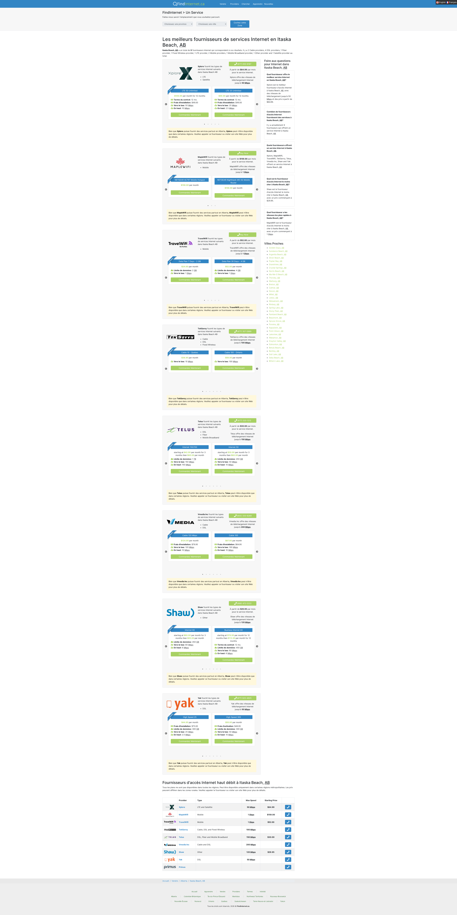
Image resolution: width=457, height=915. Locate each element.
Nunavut (198, 901)
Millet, (273, 294)
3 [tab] (211, 124)
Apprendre (257, 4)
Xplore (182, 807)
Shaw (181, 852)
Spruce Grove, (277, 321)
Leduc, (273, 298)
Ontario (211, 901)
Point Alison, (276, 331)
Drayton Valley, (277, 341)
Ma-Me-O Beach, (278, 274)
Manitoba (236, 896)
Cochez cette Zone (240, 24)
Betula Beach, (276, 347)
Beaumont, (275, 317)
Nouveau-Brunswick (278, 896)
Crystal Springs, (277, 268)
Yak (180, 859)
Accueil (194, 891)
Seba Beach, (276, 357)
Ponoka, (274, 324)
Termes (250, 891)
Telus (181, 837)
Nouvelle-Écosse (180, 901)
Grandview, (275, 264)
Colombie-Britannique (192, 896)
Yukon (282, 901)
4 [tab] (215, 124)
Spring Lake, (276, 308)
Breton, (273, 284)
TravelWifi (183, 822)
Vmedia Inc (184, 844)
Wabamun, (275, 337)
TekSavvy (183, 829)
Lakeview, (275, 334)
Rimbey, (274, 304)
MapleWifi (183, 814)
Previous (166, 104)
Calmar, (274, 288)
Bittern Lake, (276, 361)
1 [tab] (204, 124)
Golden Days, (276, 248)
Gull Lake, (275, 354)
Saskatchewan (240, 901)
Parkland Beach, (277, 314)
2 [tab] (208, 124)
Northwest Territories (255, 896)
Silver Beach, (276, 258)
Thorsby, (274, 278)
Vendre (223, 4)
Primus (182, 867)
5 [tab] (219, 124)
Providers (234, 4)
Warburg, (274, 281)
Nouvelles (268, 4)
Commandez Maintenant (190, 115)
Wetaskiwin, (276, 301)
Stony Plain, (276, 311)
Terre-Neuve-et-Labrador (263, 901)
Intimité (263, 891)
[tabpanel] (189, 103)
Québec (224, 901)
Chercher (246, 4)
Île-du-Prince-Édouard (216, 896)
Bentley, (274, 351)
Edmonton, (275, 344)
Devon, (273, 291)
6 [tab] (220, 391)
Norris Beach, (276, 271)
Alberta (174, 896)
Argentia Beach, (277, 254)
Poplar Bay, (275, 261)
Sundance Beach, (278, 251)
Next (257, 104)
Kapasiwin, (275, 327)
